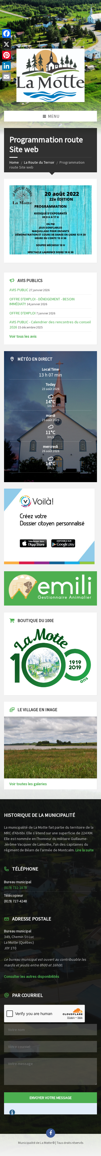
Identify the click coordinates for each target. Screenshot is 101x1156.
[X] (6, 44)
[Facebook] (6, 33)
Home (14, 162)
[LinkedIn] (6, 66)
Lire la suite (84, 850)
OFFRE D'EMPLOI (22, 313)
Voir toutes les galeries (28, 783)
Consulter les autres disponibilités (31, 976)
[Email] (6, 76)
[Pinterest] (6, 55)
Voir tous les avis (23, 336)
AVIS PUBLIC (18, 289)
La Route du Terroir (39, 162)
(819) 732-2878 (15, 887)
